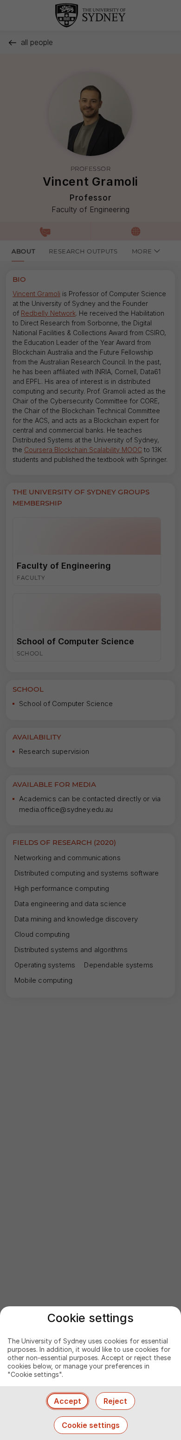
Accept (67, 1401)
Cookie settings (91, 1425)
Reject (115, 1401)
